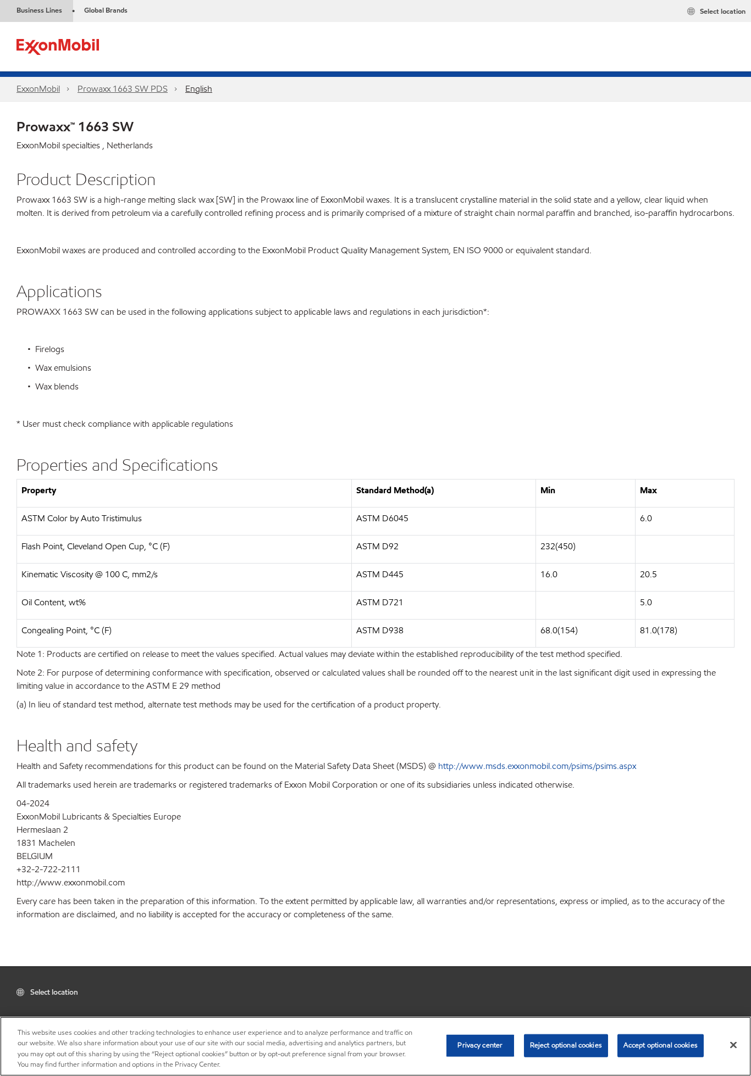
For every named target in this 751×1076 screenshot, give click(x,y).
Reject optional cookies (566, 1045)
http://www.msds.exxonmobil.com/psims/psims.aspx (537, 766)
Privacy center (479, 1045)
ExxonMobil (38, 88)
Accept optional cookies (660, 1045)
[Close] (733, 1045)
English (198, 88)
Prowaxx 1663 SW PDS (123, 88)
